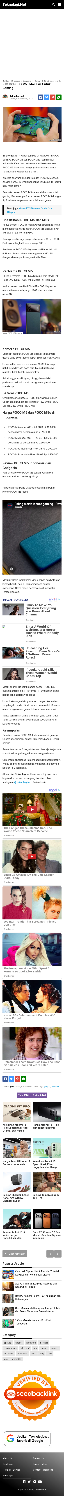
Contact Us (38, 1458)
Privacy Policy (40, 1464)
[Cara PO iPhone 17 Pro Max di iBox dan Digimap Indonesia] (47, 1219)
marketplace (10, 1348)
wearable (16, 1359)
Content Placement (43, 1470)
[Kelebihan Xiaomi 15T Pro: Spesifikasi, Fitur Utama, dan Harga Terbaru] (17, 1112)
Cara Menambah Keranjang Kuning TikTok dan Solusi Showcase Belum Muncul (37, 1310)
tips (33, 1353)
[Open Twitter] (29, 1481)
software (8, 1353)
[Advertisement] (32, 43)
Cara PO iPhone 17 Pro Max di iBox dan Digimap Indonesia (47, 1235)
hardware (31, 1343)
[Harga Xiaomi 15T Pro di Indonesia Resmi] (47, 1112)
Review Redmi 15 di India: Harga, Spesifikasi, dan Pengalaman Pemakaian (17, 1237)
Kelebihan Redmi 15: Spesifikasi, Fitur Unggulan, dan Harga (45, 1164)
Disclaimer (8, 1464)
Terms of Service (11, 1470)
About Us (7, 1458)
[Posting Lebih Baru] (58, 1254)
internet (44, 1343)
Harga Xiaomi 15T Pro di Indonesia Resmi (46, 1126)
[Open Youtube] (40, 1481)
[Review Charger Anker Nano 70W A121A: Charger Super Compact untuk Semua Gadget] (17, 1182)
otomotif (25, 1348)
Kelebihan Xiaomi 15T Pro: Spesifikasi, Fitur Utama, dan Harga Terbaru (16, 1129)
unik (50, 1353)
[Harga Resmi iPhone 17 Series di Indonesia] (17, 1148)
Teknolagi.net (40, 1490)
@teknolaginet (22, 782)
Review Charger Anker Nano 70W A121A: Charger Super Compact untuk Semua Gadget (16, 1201)
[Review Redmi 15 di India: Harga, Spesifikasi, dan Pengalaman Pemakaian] (17, 1219)
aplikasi (7, 1343)
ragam (44, 1348)
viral (6, 1359)
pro (35, 1348)
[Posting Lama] (50, 1254)
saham (54, 1348)
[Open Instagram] (35, 1481)
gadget (47, 1087)
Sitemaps (8, 1475)
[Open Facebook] (24, 1481)
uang (41, 1353)
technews (55, 1087)
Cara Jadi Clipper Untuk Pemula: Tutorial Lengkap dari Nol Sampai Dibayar (37, 1273)
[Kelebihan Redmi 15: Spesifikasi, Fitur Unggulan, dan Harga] (47, 1148)
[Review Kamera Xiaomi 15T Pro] (47, 1182)
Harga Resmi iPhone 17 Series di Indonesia (16, 1163)
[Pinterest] (52, 97)
